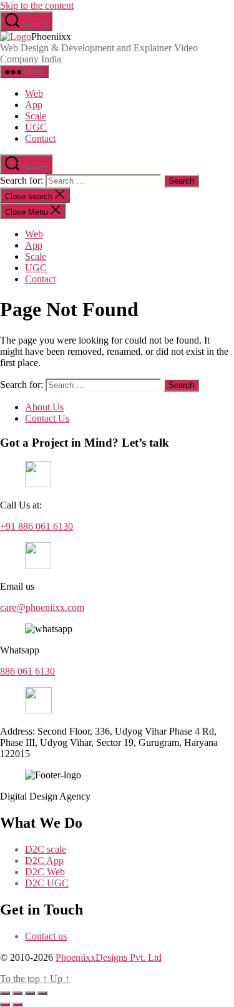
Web (34, 93)
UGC (36, 127)
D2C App (44, 860)
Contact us (46, 936)
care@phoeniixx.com (42, 607)
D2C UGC (47, 883)
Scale (35, 116)
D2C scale (45, 849)
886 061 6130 (27, 671)
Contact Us (47, 418)
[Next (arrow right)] (17, 1004)
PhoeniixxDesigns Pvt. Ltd (109, 957)
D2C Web (45, 871)
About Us (44, 407)
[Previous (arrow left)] (5, 1004)
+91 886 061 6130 (36, 526)
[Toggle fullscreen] (17, 993)
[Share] (30, 993)
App (33, 104)
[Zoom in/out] (5, 993)
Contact (40, 138)
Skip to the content (37, 5)
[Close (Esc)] (42, 993)
